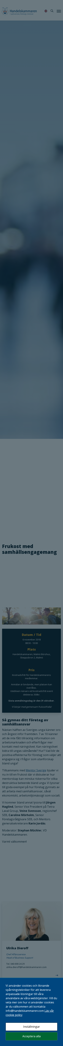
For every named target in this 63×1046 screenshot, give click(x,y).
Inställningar (31, 1027)
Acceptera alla (31, 1036)
